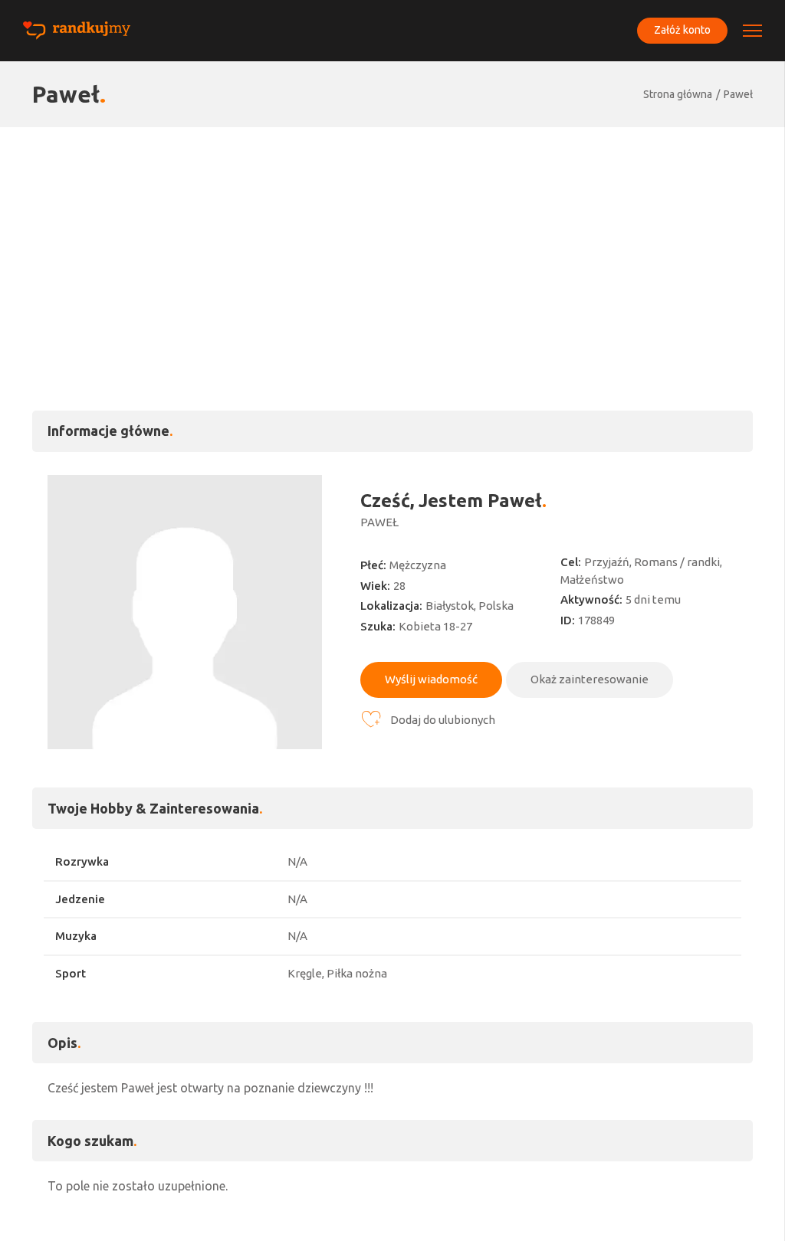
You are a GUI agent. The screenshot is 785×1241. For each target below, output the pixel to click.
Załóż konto (682, 30)
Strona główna (677, 94)
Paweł (738, 94)
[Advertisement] (392, 242)
